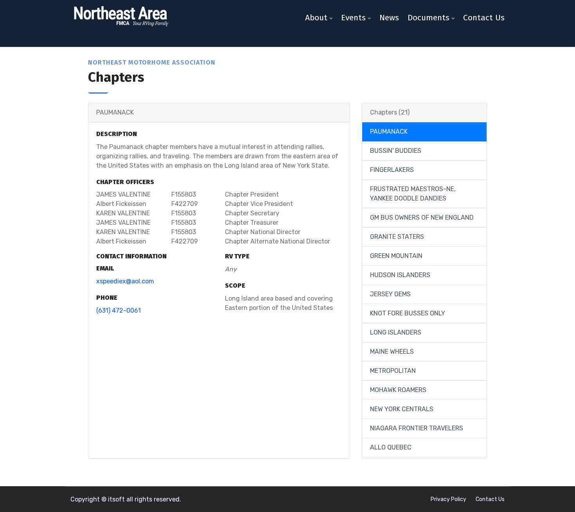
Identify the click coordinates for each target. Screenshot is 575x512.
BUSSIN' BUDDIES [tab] (395, 150)
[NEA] (120, 16)
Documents (428, 18)
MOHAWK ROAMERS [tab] (398, 390)
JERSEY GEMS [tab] (390, 294)
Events (353, 18)
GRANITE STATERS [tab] (397, 236)
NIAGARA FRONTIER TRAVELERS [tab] (416, 428)
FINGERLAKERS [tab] (392, 170)
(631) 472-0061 (118, 310)
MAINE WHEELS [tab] (392, 351)
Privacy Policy (448, 499)
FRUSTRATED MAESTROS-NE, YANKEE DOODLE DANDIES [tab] (413, 193)
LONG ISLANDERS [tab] (395, 332)
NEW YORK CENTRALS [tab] (401, 409)
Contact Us (484, 18)
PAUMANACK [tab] (389, 131)
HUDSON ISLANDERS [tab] (400, 275)
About (316, 18)
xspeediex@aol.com (125, 281)
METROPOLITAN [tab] (393, 370)
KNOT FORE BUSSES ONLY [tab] (407, 313)
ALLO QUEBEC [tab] (390, 447)
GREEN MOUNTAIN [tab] (396, 256)
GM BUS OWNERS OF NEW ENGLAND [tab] (422, 217)
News (389, 18)
